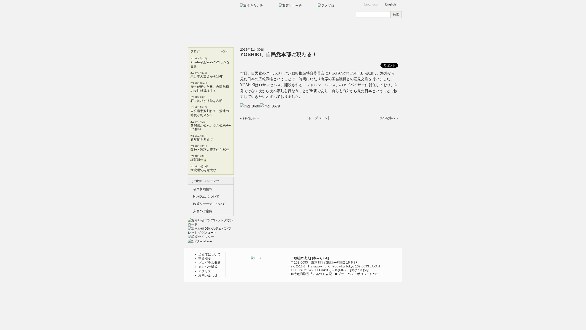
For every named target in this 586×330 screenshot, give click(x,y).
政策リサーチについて (209, 204)
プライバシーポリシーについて (360, 274)
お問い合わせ (383, 31)
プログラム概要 (274, 31)
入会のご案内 (202, 211)
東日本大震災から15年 (206, 76)
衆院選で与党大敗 (203, 170)
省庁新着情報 (202, 189)
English (390, 4)
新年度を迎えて (201, 139)
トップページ (318, 118)
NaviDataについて (206, 196)
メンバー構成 (310, 31)
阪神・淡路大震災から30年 (209, 149)
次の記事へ (387, 118)
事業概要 (238, 31)
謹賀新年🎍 (198, 160)
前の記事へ (251, 118)
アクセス (346, 31)
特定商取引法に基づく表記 (312, 274)
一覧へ (224, 51)
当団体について (201, 31)
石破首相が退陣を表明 (206, 101)
